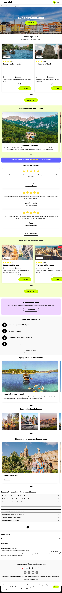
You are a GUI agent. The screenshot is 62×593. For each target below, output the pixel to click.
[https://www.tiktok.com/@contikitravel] (30, 572)
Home (2, 6)
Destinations (8, 6)
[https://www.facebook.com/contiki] (37, 572)
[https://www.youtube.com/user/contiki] (34, 572)
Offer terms (20, 555)
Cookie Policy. (25, 589)
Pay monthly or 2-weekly (15, 331)
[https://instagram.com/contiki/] (26, 572)
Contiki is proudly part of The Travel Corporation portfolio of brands (31, 564)
